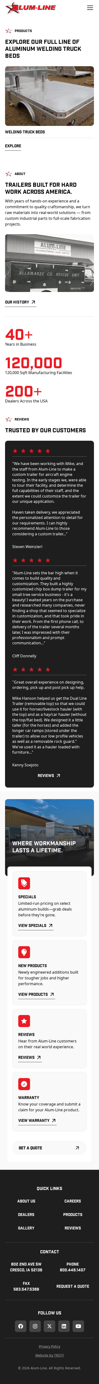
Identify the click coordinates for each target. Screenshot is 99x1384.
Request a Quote (72, 1286)
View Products (33, 994)
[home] (30, 8)
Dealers (26, 1214)
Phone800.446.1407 (73, 1267)
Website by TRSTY (49, 1355)
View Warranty (34, 1120)
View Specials (32, 925)
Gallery (26, 1228)
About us (26, 1201)
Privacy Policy (49, 1346)
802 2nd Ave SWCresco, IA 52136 (26, 1267)
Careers (72, 1201)
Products (72, 1214)
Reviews (46, 775)
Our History (17, 302)
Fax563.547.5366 (26, 1286)
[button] (89, 7)
